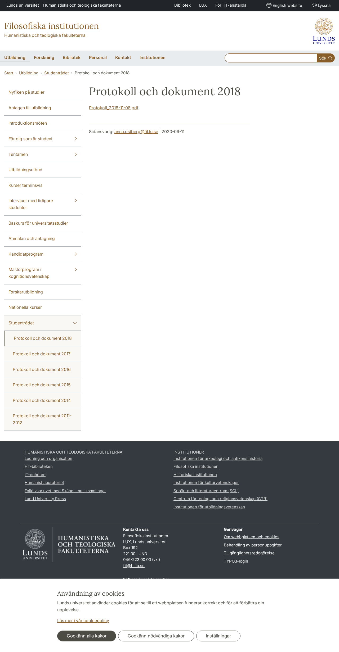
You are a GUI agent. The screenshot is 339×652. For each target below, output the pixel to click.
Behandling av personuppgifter (253, 544)
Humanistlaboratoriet (44, 482)
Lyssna (324, 5)
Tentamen (18, 154)
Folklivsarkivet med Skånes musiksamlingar (65, 490)
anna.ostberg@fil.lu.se (136, 131)
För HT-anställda (230, 5)
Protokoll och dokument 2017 (41, 353)
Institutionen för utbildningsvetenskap (209, 506)
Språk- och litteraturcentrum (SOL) (206, 490)
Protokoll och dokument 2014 (42, 400)
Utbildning (28, 72)
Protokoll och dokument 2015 (41, 384)
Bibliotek (182, 5)
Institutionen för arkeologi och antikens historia (217, 458)
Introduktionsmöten (27, 123)
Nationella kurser (25, 307)
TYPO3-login (236, 561)
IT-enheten (35, 474)
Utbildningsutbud (25, 169)
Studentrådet (56, 72)
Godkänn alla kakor (86, 636)
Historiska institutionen (195, 474)
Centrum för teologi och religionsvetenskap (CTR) (220, 498)
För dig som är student (30, 138)
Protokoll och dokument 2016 (42, 369)
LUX (203, 5)
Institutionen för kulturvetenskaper (206, 482)
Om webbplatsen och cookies (251, 536)
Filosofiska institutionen (51, 25)
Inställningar (218, 636)
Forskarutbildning (25, 292)
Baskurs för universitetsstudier (38, 223)
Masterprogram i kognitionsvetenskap (29, 273)
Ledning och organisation (48, 458)
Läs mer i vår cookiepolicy (83, 620)
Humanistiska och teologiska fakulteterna (82, 5)
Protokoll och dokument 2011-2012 (42, 419)
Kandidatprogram (25, 254)
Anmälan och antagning (31, 238)
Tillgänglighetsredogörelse (249, 552)
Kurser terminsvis (25, 185)
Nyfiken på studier (26, 92)
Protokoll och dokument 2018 (43, 338)
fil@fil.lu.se (134, 565)
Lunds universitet (22, 5)
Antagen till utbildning (29, 107)
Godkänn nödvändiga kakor (156, 636)
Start (8, 72)
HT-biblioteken (39, 466)
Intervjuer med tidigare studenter (30, 204)
